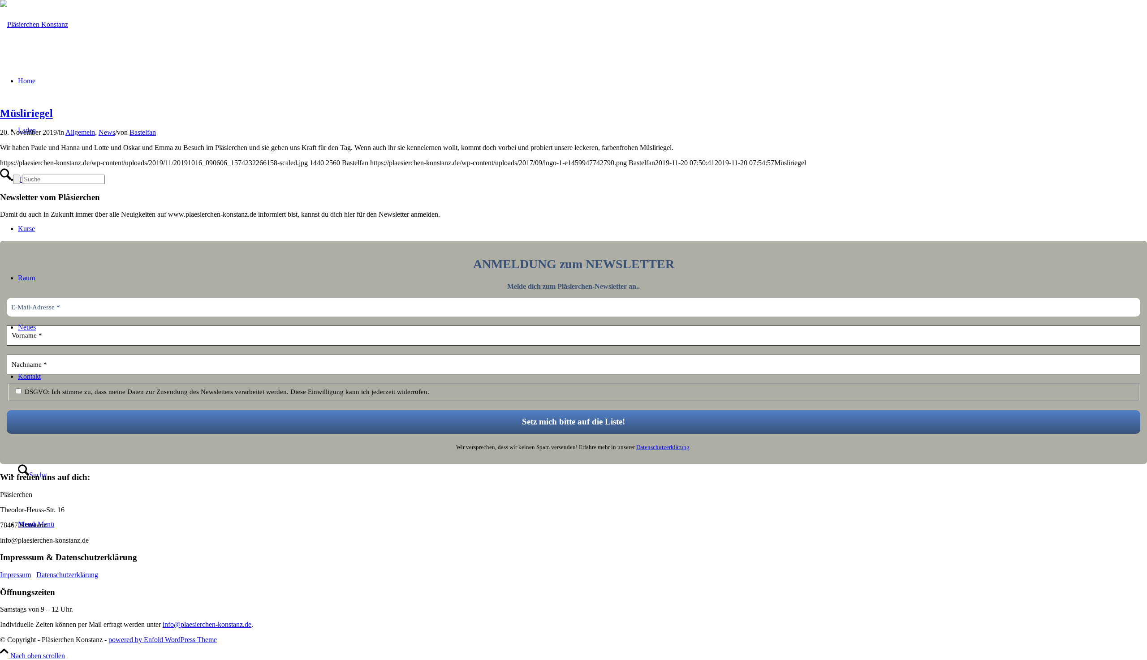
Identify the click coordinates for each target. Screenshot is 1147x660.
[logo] (34, 24)
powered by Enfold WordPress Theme (162, 639)
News (107, 132)
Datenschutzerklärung (663, 447)
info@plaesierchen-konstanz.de (207, 624)
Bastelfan (142, 132)
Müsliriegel (26, 113)
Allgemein (80, 132)
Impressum (15, 575)
